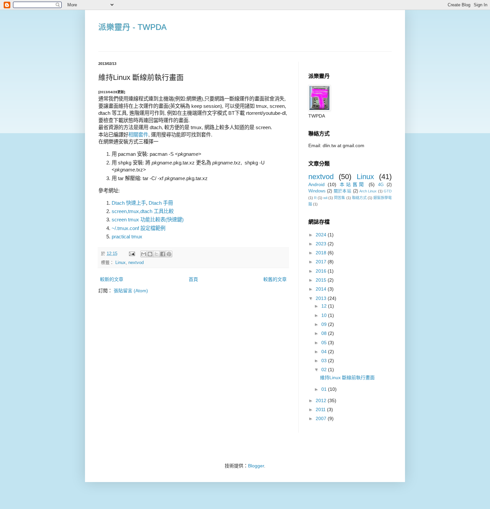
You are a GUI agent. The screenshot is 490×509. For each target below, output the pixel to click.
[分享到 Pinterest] (169, 254)
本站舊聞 (353, 184)
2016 (322, 271)
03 (324, 360)
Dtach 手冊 (161, 203)
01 (324, 389)
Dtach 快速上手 (129, 203)
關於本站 (342, 191)
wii (325, 198)
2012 (322, 400)
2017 (322, 261)
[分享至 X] (156, 254)
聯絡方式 (359, 198)
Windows (317, 191)
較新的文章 (111, 279)
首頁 (193, 279)
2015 (322, 280)
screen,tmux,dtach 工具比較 (143, 211)
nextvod (136, 262)
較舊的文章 (275, 279)
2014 (322, 289)
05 (324, 342)
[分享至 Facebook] (162, 254)
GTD (388, 191)
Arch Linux (368, 191)
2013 (322, 298)
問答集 (339, 198)
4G (381, 184)
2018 (322, 252)
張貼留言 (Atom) (131, 290)
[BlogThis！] (150, 254)
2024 (322, 234)
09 (324, 324)
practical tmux (127, 236)
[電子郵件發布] (131, 253)
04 (324, 351)
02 (324, 369)
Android (316, 184)
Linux (120, 262)
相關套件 (138, 134)
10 (324, 315)
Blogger (256, 465)
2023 (322, 243)
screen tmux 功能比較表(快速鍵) (148, 219)
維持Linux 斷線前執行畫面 (347, 377)
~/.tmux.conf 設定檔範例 (138, 228)
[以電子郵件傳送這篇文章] (143, 254)
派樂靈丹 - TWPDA (132, 27)
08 (324, 333)
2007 (322, 418)
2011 (321, 409)
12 (324, 306)
